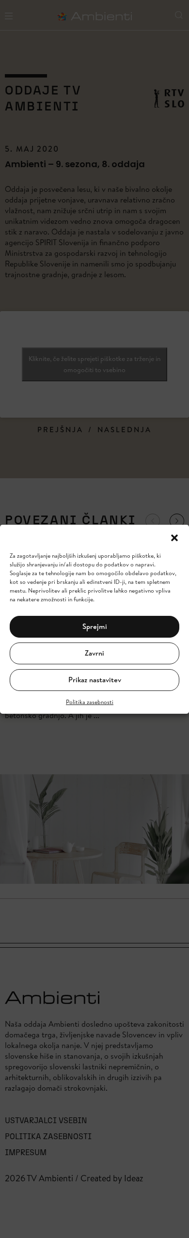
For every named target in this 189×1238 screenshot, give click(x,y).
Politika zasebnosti (89, 702)
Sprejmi (94, 626)
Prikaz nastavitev (94, 679)
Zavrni (94, 653)
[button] (174, 537)
